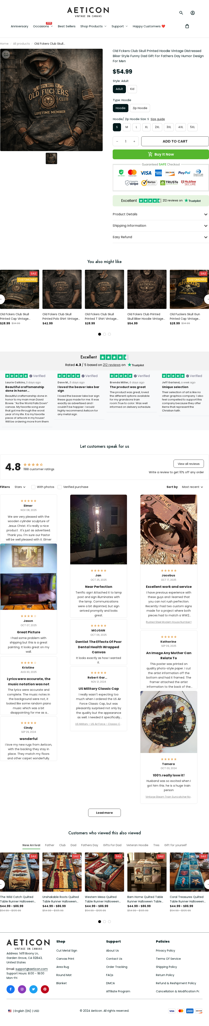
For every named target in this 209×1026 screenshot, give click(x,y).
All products (21, 44)
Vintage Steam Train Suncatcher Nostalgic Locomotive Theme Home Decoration (169, 797)
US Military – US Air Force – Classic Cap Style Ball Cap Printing (98, 724)
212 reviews (112, 365)
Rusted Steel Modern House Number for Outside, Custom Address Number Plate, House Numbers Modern (168, 622)
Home (4, 44)
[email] (32, 969)
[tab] (99, 334)
